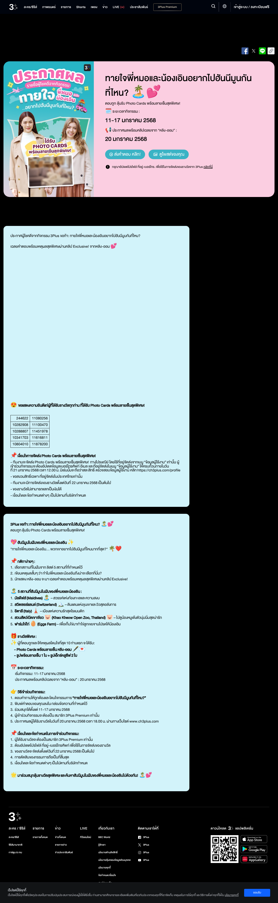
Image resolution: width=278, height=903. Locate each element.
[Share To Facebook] (245, 50)
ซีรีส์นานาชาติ (15, 845)
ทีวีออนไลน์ (85, 837)
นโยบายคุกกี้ (104, 868)
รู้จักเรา (102, 845)
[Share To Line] (262, 50)
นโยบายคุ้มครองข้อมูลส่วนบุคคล (114, 860)
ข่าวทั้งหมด (60, 837)
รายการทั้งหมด (40, 837)
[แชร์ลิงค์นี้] (271, 50)
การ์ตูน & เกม (15, 852)
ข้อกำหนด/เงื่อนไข (107, 875)
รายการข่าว (61, 845)
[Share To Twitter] (253, 50)
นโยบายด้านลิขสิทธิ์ (108, 852)
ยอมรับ (257, 892)
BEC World (104, 837)
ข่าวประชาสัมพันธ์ (64, 852)
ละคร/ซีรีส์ (14, 837)
